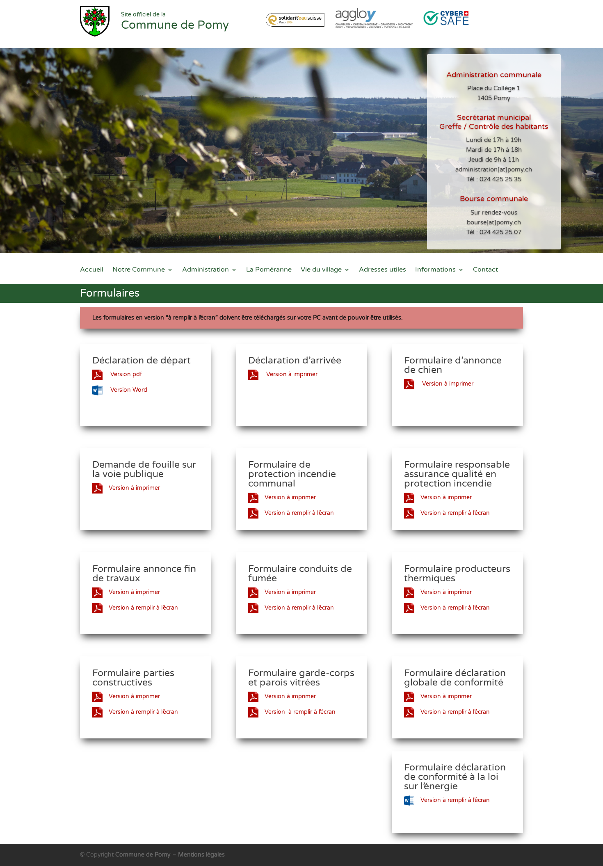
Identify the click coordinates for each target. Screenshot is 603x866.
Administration (205, 270)
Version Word (128, 389)
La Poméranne (269, 270)
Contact (485, 270)
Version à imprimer (291, 374)
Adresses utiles (382, 270)
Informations (435, 270)
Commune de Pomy (143, 854)
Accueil (91, 270)
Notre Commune (138, 270)
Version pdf (125, 374)
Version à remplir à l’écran (299, 513)
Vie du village (321, 270)
